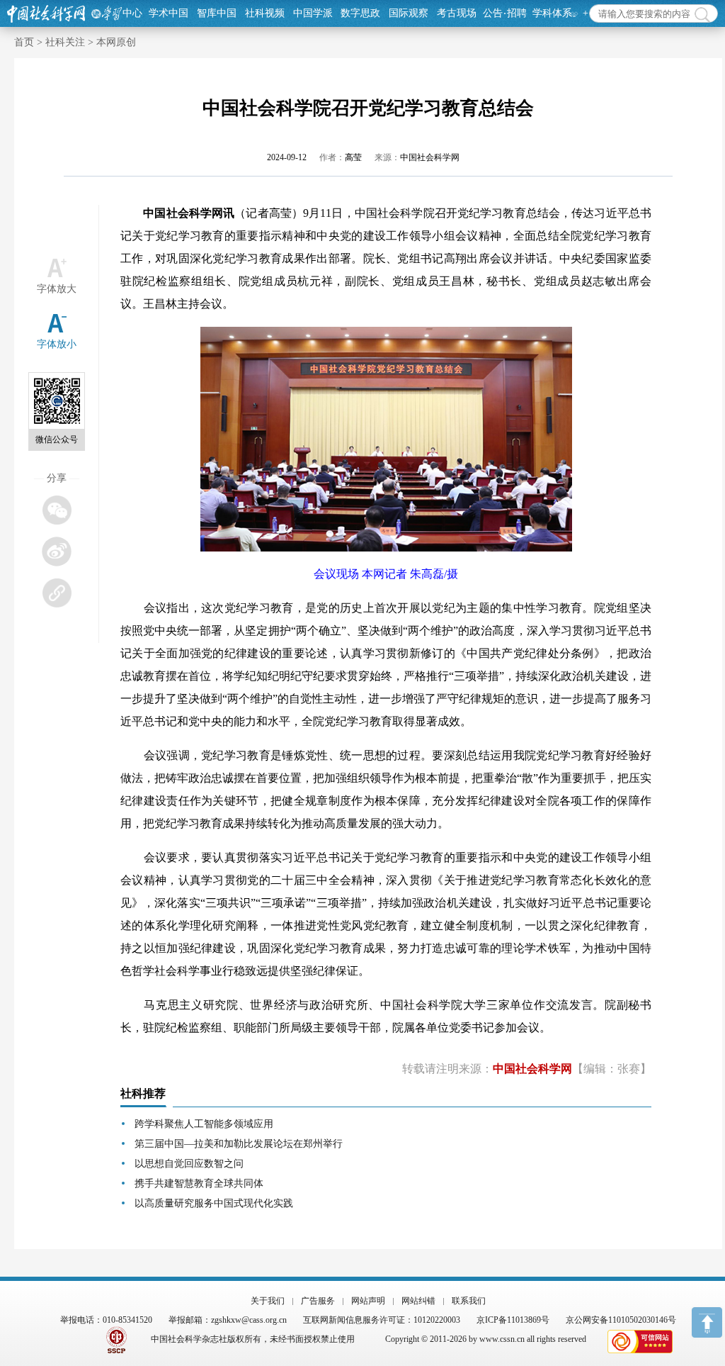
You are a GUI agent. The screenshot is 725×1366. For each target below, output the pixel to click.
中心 (132, 13)
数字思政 (360, 13)
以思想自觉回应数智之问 (189, 1163)
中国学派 (313, 13)
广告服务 (318, 1301)
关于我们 (268, 1301)
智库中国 (216, 13)
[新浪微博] (56, 551)
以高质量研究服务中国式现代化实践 (214, 1203)
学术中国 (168, 13)
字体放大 (56, 289)
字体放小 (56, 344)
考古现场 (456, 13)
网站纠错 (418, 1301)
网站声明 (368, 1301)
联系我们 (469, 1301)
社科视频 (265, 13)
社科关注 (65, 42)
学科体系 (552, 13)
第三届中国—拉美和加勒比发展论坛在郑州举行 (239, 1143)
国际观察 (408, 13)
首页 (24, 42)
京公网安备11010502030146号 (621, 1320)
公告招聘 (505, 13)
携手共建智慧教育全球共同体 (199, 1183)
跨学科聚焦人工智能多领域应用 (204, 1124)
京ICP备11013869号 (512, 1320)
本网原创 (116, 42)
